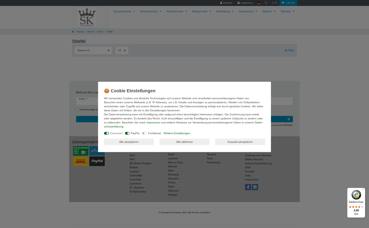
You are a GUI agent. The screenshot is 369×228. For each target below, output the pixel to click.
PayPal (135, 133)
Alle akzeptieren (129, 141)
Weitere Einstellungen (177, 133)
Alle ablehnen (184, 141)
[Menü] (363, 190)
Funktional (154, 133)
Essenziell (116, 133)
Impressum (153, 122)
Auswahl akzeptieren (240, 141)
